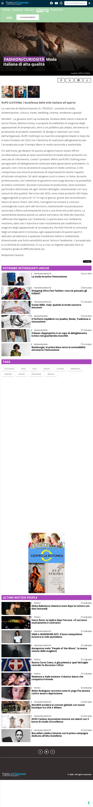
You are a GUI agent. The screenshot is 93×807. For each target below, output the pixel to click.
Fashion (17, 10)
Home (6, 10)
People (9, 17)
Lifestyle (42, 10)
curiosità (8, 374)
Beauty (29, 10)
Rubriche (57, 10)
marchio (51, 374)
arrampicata (75, 369)
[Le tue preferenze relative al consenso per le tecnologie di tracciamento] (88, 802)
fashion (22, 374)
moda (23, 369)
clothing (60, 369)
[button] (40, 675)
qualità (46, 369)
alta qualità (9, 369)
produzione (36, 374)
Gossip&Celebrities (27, 17)
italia (34, 369)
